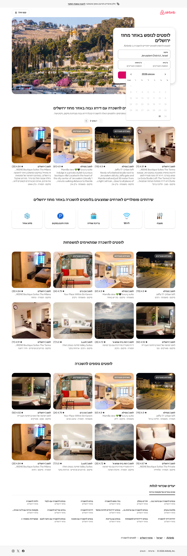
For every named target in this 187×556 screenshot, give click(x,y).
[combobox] (144, 55)
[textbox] (157, 66)
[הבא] (86, 121)
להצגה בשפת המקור (76, 4)
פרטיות (151, 551)
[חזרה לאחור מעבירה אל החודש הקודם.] (165, 74)
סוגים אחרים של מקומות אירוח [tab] (162, 492)
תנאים (142, 551)
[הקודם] (100, 121)
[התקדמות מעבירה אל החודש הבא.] (131, 74)
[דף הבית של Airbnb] (167, 12)
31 (160, 116)
